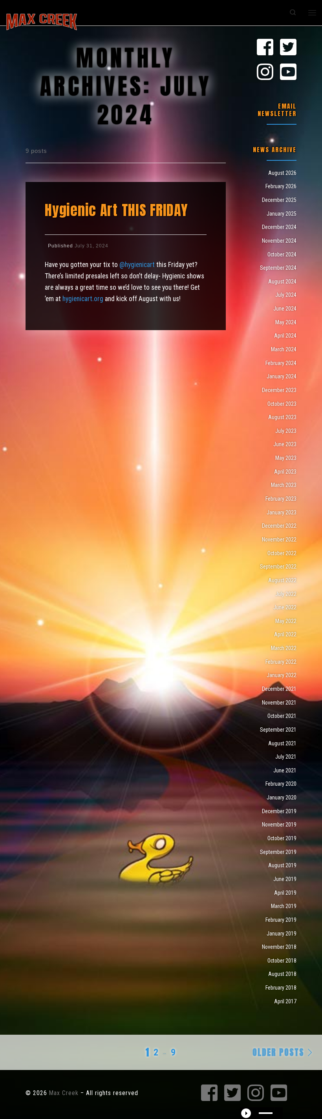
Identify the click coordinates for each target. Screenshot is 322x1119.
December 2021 (279, 689)
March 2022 (283, 648)
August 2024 (282, 281)
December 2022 (279, 526)
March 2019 (283, 906)
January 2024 (281, 376)
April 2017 (285, 1001)
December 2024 (279, 227)
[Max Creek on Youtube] (288, 72)
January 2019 (281, 933)
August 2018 (282, 974)
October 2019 (281, 838)
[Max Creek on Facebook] (265, 48)
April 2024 (285, 335)
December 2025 (279, 200)
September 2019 (278, 852)
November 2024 (279, 241)
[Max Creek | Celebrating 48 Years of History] (41, 21)
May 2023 (285, 458)
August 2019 (282, 865)
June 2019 (284, 879)
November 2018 (279, 947)
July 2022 (285, 594)
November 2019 (279, 824)
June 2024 (284, 308)
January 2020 (281, 797)
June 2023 (284, 444)
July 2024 (285, 295)
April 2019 (285, 893)
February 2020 (280, 784)
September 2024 (278, 268)
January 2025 (281, 214)
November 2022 (279, 539)
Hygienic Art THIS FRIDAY (116, 210)
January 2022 (281, 675)
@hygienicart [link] (137, 265)
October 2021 (281, 716)
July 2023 (285, 431)
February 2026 (280, 186)
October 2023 (281, 404)
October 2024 (281, 254)
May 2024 (285, 322)
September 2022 (278, 566)
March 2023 (283, 485)
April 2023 (285, 472)
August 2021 (282, 743)
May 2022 (285, 621)
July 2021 (285, 757)
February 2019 (280, 920)
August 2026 (282, 173)
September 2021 (278, 730)
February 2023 (280, 499)
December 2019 (279, 811)
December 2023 (279, 390)
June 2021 (284, 770)
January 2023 (281, 512)
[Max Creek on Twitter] (288, 48)
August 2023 (282, 417)
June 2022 (284, 607)
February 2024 (280, 363)
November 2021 (279, 702)
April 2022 (285, 634)
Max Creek (64, 1093)
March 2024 (283, 349)
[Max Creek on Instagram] (265, 72)
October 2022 (281, 553)
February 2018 (280, 988)
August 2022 (282, 580)
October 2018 (281, 960)
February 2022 (280, 662)
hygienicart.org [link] (82, 299)
